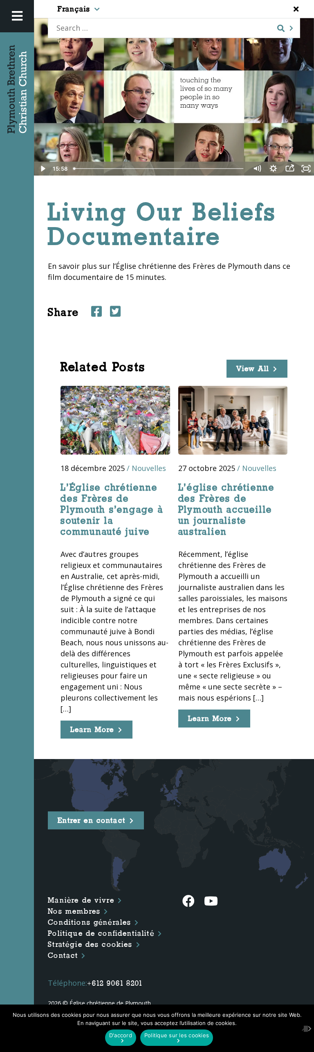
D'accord (120, 1035)
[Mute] (257, 169)
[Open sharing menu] (289, 169)
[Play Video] (42, 169)
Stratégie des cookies (90, 944)
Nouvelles (149, 468)
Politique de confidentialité (101, 933)
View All (252, 369)
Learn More (92, 729)
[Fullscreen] (306, 169)
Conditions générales (89, 922)
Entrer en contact (92, 820)
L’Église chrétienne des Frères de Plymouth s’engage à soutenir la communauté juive (112, 509)
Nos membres (74, 911)
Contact (63, 955)
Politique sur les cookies (176, 1035)
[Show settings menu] (273, 169)
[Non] (304, 1028)
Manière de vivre (81, 900)
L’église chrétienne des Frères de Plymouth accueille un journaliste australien (226, 509)
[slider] (159, 169)
